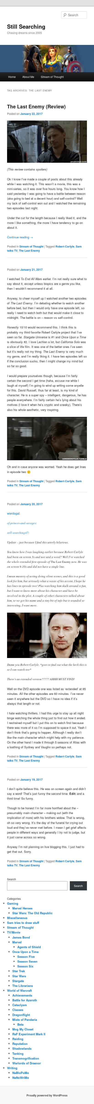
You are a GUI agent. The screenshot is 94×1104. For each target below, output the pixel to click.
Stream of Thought (52, 77)
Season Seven (27, 961)
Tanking (18, 1053)
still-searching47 (17, 533)
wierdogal (13, 513)
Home (12, 77)
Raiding (17, 1039)
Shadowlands (21, 1048)
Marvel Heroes (22, 908)
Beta (20, 1024)
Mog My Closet (22, 1029)
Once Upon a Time (25, 952)
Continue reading (20, 237)
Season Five (26, 956)
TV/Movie (13, 932)
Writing (12, 1068)
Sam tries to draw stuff (23, 922)
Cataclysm (19, 1005)
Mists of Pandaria (24, 1019)
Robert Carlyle (64, 246)
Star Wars (19, 976)
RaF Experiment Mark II (28, 1034)
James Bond (21, 937)
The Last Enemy (29, 250)
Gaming (12, 903)
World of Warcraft (19, 990)
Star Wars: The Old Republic (32, 913)
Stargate (18, 981)
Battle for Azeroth (24, 1000)
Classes (17, 1010)
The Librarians (22, 985)
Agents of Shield (29, 947)
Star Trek (18, 971)
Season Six (25, 966)
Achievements (22, 995)
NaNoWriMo (20, 1077)
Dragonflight (21, 1015)
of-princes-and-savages (21, 523)
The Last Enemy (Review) (36, 106)
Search (11, 879)
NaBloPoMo (20, 1073)
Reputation (20, 1043)
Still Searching (26, 26)
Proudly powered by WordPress (47, 1095)
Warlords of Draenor (26, 1063)
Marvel (17, 942)
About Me (28, 77)
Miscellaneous (17, 918)
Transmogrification (25, 1058)
